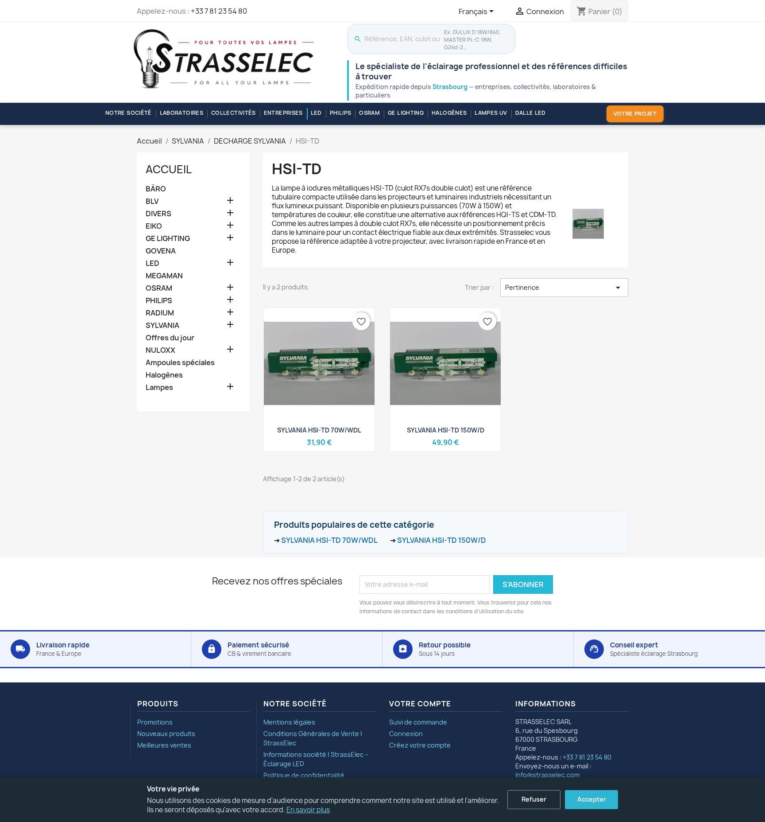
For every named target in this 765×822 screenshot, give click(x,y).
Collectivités (233, 113)
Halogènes (164, 375)
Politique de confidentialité (303, 775)
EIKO (154, 226)
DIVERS (158, 213)
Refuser (534, 799)
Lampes (159, 387)
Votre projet (635, 113)
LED (316, 113)
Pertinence (564, 287)
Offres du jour (170, 338)
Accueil (169, 169)
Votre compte (420, 704)
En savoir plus (308, 809)
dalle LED (530, 113)
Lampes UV (491, 113)
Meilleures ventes (164, 745)
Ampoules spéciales (180, 362)
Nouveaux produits (166, 733)
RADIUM (160, 313)
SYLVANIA (162, 325)
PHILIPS (341, 113)
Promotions (155, 722)
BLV (152, 201)
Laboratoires (181, 113)
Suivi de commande (418, 722)
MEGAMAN (164, 275)
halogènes (449, 113)
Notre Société (128, 113)
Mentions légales (289, 722)
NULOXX (160, 350)
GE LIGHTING (406, 113)
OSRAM (369, 113)
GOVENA (161, 251)
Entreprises (283, 113)
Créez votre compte (420, 745)
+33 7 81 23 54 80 (219, 11)
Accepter (591, 799)
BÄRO (156, 189)
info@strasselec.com (547, 775)
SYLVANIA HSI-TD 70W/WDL (319, 430)
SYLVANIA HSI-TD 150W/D (445, 430)
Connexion (406, 733)
